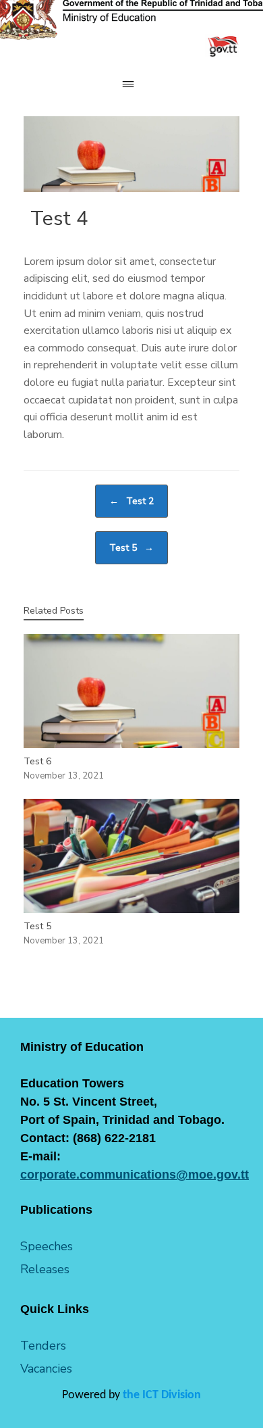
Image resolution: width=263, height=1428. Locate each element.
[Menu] (131, 84)
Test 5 (131, 547)
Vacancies (46, 1368)
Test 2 (131, 501)
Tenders (43, 1345)
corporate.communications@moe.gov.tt (134, 1174)
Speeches (46, 1246)
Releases (44, 1269)
